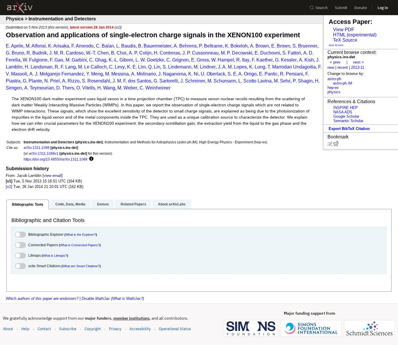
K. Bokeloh (236, 45)
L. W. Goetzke (149, 59)
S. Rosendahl (96, 80)
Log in (383, 7)
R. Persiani (291, 73)
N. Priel (52, 80)
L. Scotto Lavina (255, 80)
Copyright (92, 328)
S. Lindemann (177, 66)
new (330, 67)
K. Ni (193, 73)
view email (52, 175)
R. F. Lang (65, 66)
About (8, 328)
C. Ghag (97, 59)
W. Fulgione (35, 59)
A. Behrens (185, 45)
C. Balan (105, 45)
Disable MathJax (96, 298)
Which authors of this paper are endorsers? (42, 298)
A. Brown (259, 45)
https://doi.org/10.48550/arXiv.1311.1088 (55, 159)
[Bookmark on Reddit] (336, 145)
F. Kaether (262, 59)
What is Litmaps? (55, 255)
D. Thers (65, 87)
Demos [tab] (103, 204)
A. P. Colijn (140, 52)
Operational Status (175, 328)
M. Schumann (221, 80)
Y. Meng (94, 73)
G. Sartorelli (166, 80)
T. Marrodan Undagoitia (291, 66)
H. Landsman (38, 66)
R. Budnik (37, 52)
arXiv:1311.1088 (37, 147)
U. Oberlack (213, 73)
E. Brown (280, 45)
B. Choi (118, 52)
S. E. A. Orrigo (242, 73)
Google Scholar (346, 116)
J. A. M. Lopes (232, 66)
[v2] (9, 186)
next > (358, 62)
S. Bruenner (305, 45)
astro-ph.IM (342, 83)
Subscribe (67, 328)
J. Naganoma (172, 73)
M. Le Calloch (92, 66)
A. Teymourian (39, 87)
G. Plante (32, 80)
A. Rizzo (71, 80)
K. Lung (257, 66)
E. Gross (200, 59)
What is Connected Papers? (80, 245)
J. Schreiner (192, 80)
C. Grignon (177, 59)
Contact (44, 328)
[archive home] (19, 7)
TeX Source (345, 40)
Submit (341, 7)
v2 (117, 27)
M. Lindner (205, 66)
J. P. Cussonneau (200, 52)
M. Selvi (282, 80)
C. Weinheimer (155, 87)
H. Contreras (167, 52)
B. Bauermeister (154, 45)
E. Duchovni (267, 52)
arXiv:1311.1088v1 (44, 153)
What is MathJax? (127, 298)
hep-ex (333, 87)
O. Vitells (85, 87)
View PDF (343, 29)
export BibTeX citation (349, 128)
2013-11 (357, 67)
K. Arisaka (58, 45)
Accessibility (140, 328)
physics (334, 92)
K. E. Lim (136, 66)
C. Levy (117, 66)
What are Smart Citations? (81, 266)
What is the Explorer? (81, 234)
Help (25, 328)
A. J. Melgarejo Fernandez (56, 73)
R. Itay (242, 59)
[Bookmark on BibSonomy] (330, 145)
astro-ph (334, 79)
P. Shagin (303, 80)
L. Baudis (126, 45)
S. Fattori (291, 52)
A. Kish (306, 59)
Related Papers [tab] (133, 204)
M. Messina (117, 73)
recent (342, 67)
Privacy (115, 328)
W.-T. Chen (97, 52)
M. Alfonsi (36, 45)
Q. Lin (154, 66)
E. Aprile (14, 45)
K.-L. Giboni (121, 59)
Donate (360, 7)
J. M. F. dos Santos (131, 80)
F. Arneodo (82, 45)
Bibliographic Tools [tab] (27, 205)
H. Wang (106, 87)
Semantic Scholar (348, 121)
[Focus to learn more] (90, 159)
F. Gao (56, 59)
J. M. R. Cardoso (66, 52)
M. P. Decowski (236, 52)
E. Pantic (268, 73)
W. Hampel (222, 59)
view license (336, 45)
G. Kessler (286, 59)
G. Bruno (15, 52)
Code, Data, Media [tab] (70, 204)
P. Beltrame (211, 45)
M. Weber (127, 87)
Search (322, 7)
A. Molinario (143, 73)
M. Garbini (76, 59)
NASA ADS (342, 112)
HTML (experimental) (354, 34)
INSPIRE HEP (345, 107)
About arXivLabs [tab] (172, 204)
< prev (335, 62)
